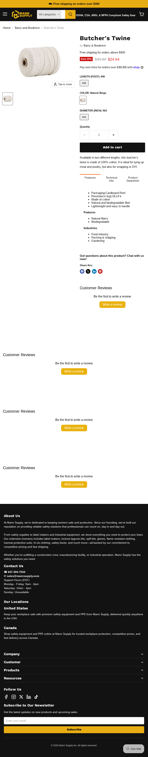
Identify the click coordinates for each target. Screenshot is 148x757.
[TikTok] (36, 697)
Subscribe (74, 729)
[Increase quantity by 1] (113, 135)
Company (12, 654)
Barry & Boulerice (95, 45)
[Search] (70, 14)
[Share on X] (88, 271)
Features (90, 177)
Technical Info (111, 179)
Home (7, 27)
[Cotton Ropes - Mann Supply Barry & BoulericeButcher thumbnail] (8, 99)
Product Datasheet (133, 179)
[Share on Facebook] (82, 271)
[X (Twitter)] (21, 697)
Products (11, 670)
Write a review (112, 304)
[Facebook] (6, 697)
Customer (12, 662)
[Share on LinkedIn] (94, 271)
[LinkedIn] (28, 697)
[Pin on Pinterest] (100, 271)
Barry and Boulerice (27, 27)
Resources (13, 678)
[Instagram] (13, 697)
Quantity (85, 126)
